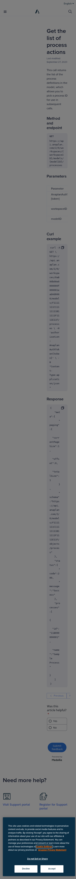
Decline (26, 868)
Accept (51, 868)
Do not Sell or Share (37, 858)
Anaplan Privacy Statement (52, 850)
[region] (39, 846)
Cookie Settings (44, 846)
